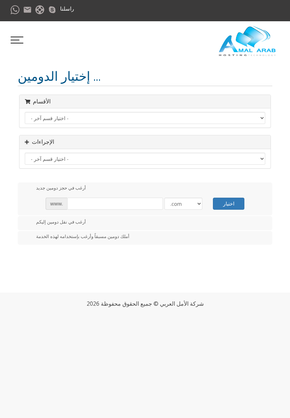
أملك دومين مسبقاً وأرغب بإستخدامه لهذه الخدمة (82, 236)
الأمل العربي (174, 303)
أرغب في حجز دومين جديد (61, 188)
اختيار (228, 203)
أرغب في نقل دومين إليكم (61, 222)
